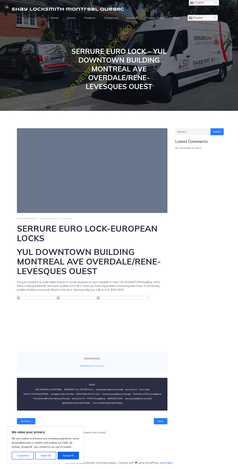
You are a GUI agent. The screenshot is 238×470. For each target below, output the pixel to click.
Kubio (169, 462)
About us (132, 18)
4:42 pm (67, 218)
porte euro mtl (78, 398)
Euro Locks (145, 389)
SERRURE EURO (115, 398)
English (198, 17)
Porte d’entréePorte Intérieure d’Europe (51, 398)
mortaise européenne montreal (116, 394)
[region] (45, 444)
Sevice (71, 18)
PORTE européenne (96, 398)
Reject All (46, 455)
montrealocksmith (27, 218)
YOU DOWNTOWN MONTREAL (108, 403)
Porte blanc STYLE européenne (147, 394)
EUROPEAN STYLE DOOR (92, 366)
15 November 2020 (50, 218)
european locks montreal (62, 394)
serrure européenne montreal (138, 398)
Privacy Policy (155, 18)
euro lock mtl (131, 389)
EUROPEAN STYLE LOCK (88, 394)
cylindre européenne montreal (109, 389)
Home (54, 18)
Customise (23, 455)
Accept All (68, 455)
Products (89, 18)
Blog (176, 18)
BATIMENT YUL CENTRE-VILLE (79, 389)
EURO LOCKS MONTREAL (36, 394)
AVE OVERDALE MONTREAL (48, 389)
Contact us (111, 18)
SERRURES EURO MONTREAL (76, 403)
